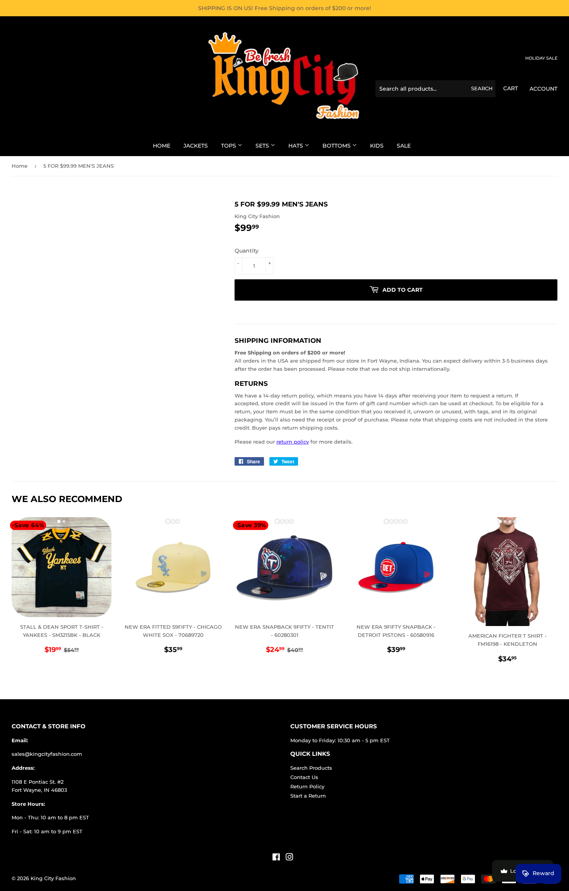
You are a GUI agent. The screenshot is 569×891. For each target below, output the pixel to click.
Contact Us (304, 777)
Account (543, 88)
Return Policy (307, 786)
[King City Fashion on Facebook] (276, 858)
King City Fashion (53, 878)
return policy (292, 442)
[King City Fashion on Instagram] (289, 858)
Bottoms (337, 145)
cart (510, 88)
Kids (377, 145)
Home (161, 145)
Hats (296, 145)
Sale (404, 145)
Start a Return (308, 796)
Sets (263, 145)
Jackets (195, 145)
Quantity (247, 250)
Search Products (311, 768)
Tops (229, 145)
